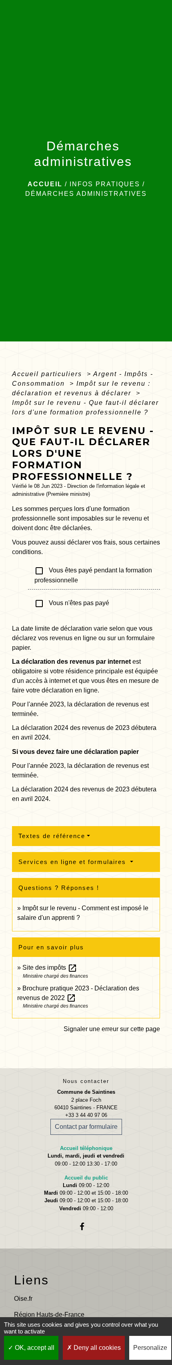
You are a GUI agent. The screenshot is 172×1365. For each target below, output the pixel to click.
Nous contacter (86, 1081)
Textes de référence (51, 835)
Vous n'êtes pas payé (71, 603)
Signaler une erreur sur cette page (112, 1029)
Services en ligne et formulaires (73, 861)
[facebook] (86, 1226)
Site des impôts (49, 967)
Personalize (150, 1347)
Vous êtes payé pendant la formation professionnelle (93, 575)
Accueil (45, 184)
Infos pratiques (105, 184)
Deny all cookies (96, 1347)
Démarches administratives (86, 193)
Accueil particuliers (48, 374)
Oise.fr (23, 1298)
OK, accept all (33, 1347)
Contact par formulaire (86, 1126)
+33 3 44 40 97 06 (86, 1115)
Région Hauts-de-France (49, 1314)
